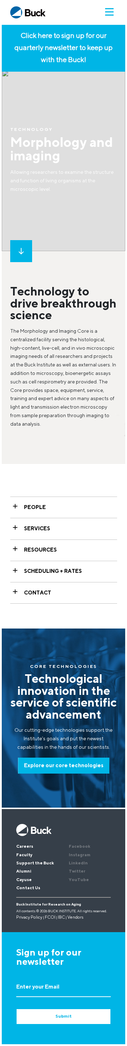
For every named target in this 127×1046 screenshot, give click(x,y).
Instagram (79, 855)
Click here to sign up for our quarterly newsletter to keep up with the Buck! (63, 48)
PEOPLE (35, 507)
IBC (61, 917)
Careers (24, 847)
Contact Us (28, 888)
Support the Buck (35, 863)
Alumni (23, 871)
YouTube (79, 880)
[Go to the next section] (21, 251)
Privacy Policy (29, 917)
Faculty (24, 855)
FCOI (50, 917)
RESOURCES (40, 550)
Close (112, 815)
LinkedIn (78, 863)
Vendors (75, 917)
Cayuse (24, 880)
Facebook (79, 847)
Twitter (77, 871)
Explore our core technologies (63, 765)
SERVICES (37, 529)
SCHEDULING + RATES (53, 571)
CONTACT (37, 593)
